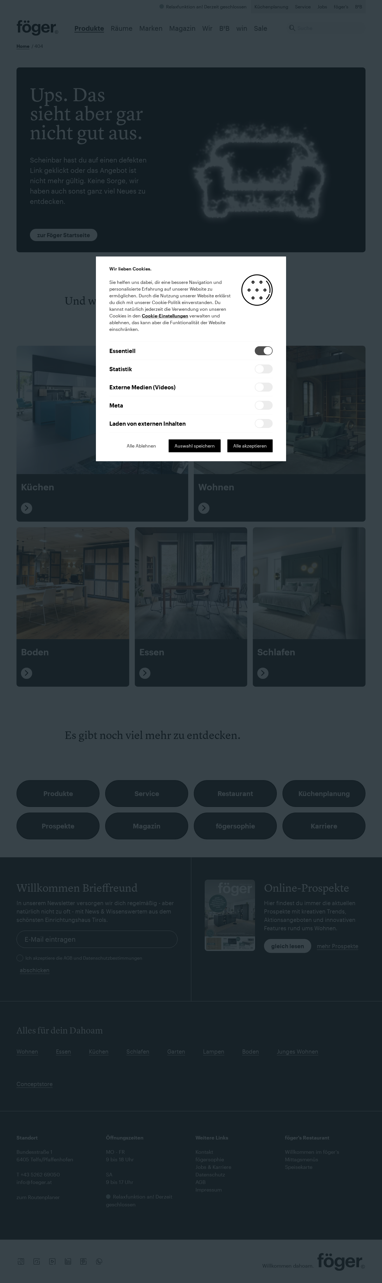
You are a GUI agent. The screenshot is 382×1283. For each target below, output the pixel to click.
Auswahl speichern (195, 445)
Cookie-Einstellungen (165, 315)
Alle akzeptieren (250, 445)
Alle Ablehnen (141, 445)
